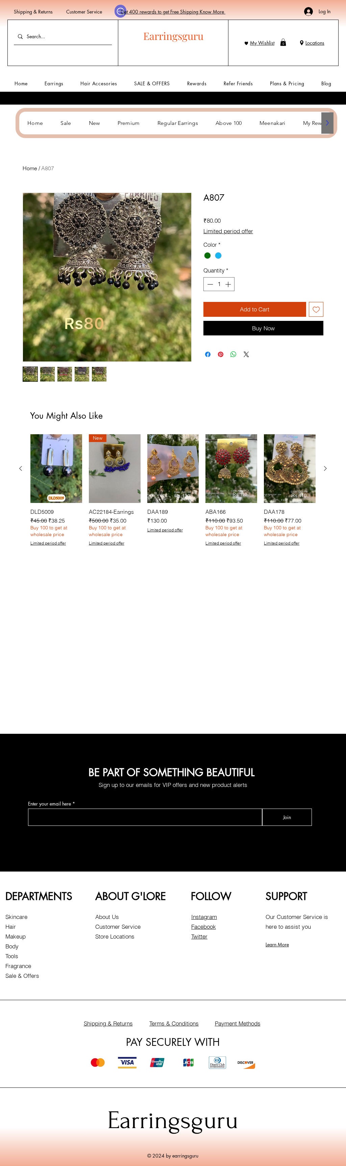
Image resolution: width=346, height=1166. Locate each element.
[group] (173, 490)
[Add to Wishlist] (316, 309)
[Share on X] (246, 354)
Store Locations (114, 936)
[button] (283, 42)
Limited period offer (228, 231)
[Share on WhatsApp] (233, 354)
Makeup (15, 936)
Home (30, 168)
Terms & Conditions (174, 1023)
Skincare (16, 916)
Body (12, 946)
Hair (10, 926)
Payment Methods (238, 1023)
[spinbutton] (219, 284)
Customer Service (84, 11)
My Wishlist (262, 43)
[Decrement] (209, 284)
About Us (107, 916)
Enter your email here (49, 803)
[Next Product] (325, 468)
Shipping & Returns (33, 11)
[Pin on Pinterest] (221, 354)
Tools (11, 956)
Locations (314, 43)
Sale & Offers (22, 975)
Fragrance (18, 965)
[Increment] (229, 284)
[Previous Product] (21, 468)
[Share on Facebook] (208, 354)
